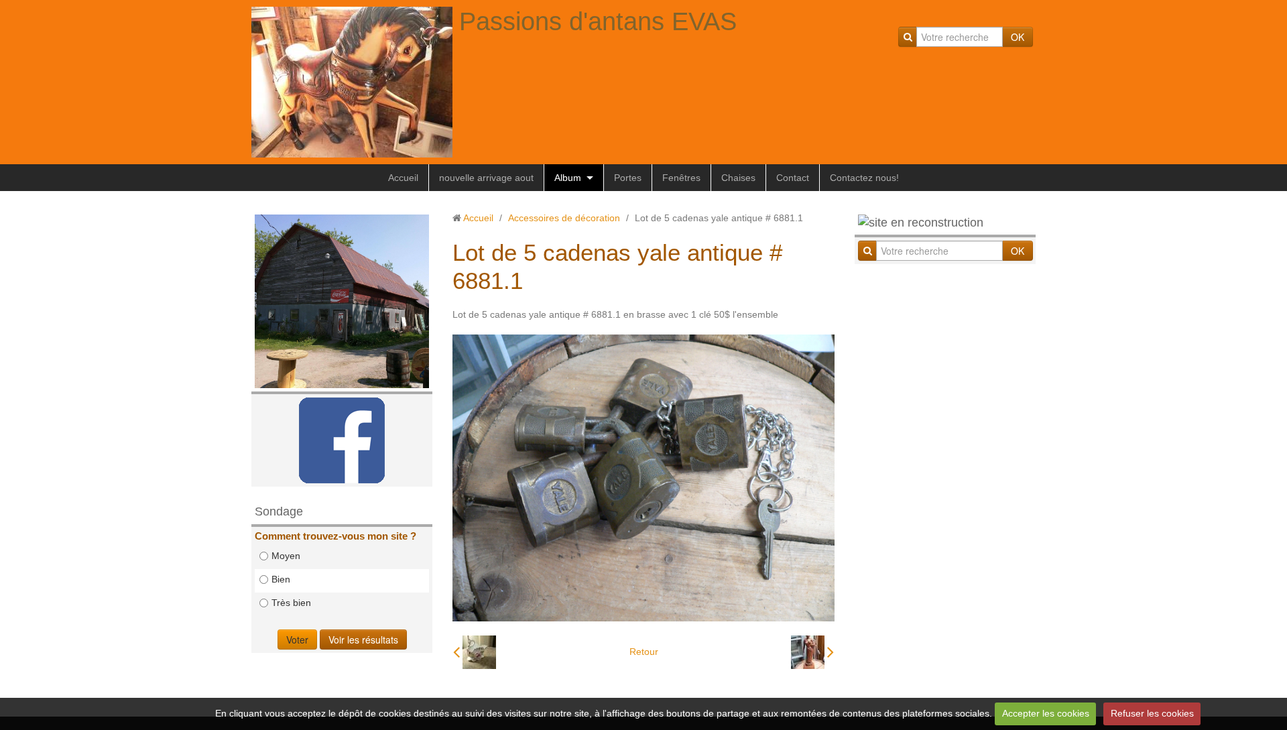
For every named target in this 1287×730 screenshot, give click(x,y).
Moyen (285, 555)
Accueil (403, 177)
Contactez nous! (864, 177)
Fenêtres (681, 177)
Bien (280, 579)
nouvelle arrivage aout (486, 177)
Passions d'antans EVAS (598, 21)
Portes (627, 177)
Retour (643, 651)
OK (1017, 37)
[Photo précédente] (474, 652)
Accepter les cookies (1045, 713)
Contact (792, 177)
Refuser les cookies (1152, 713)
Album (567, 177)
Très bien (291, 602)
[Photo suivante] (812, 652)
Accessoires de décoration (564, 217)
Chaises (738, 177)
